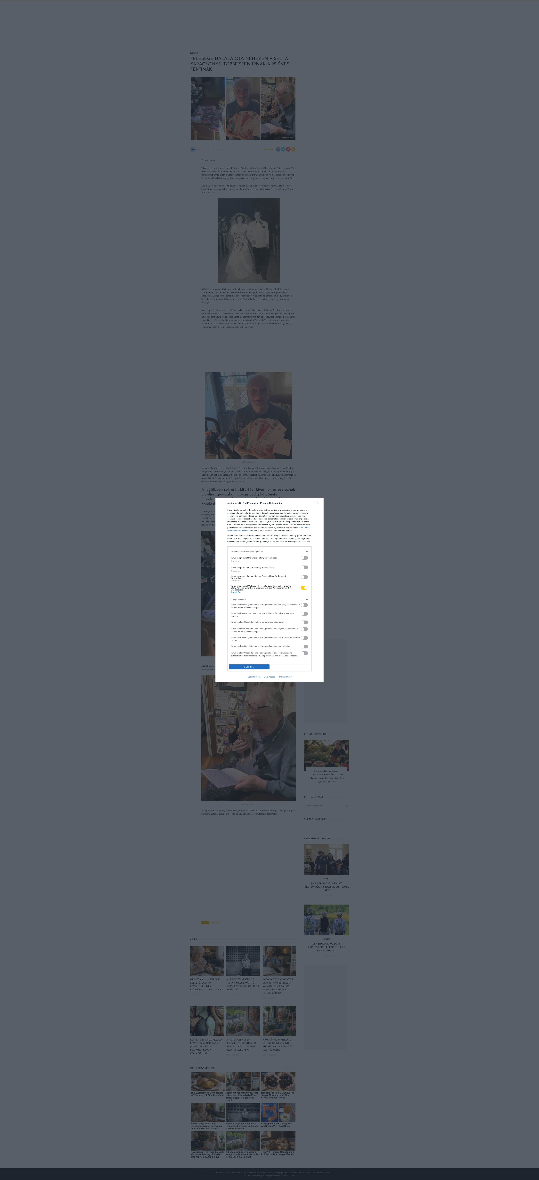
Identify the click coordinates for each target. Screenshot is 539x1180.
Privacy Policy (285, 677)
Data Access (269, 677)
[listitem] (269, 551)
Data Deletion (254, 677)
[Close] (318, 503)
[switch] (304, 558)
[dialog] (269, 590)
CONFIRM (249, 667)
